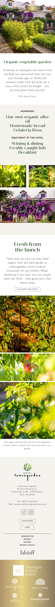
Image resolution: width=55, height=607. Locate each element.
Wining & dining (27, 143)
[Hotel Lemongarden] (6, 8)
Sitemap (27, 542)
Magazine (27, 521)
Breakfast (27, 152)
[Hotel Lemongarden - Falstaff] (27, 553)
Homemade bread (27, 125)
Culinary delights (27, 289)
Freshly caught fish (27, 147)
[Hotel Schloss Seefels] (14, 601)
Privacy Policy (27, 545)
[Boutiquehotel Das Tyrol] (40, 589)
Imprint (27, 539)
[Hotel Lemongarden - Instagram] (31, 514)
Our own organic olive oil (27, 119)
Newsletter (27, 536)
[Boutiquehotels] (27, 575)
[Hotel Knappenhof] (40, 601)
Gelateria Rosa (27, 130)
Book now (34, 8)
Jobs (27, 527)
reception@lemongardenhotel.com (30, 504)
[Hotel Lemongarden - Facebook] (24, 514)
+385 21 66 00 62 (29, 501)
